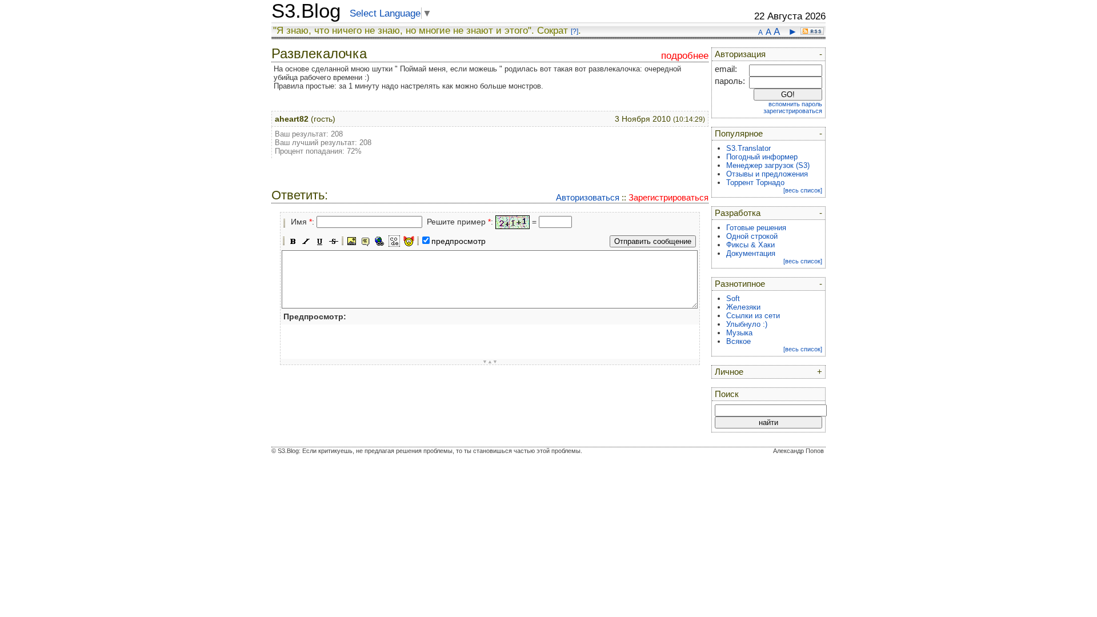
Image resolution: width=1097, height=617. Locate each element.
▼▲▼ (490, 361)
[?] (574, 31)
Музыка (739, 332)
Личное (729, 371)
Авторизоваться (587, 197)
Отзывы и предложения (767, 174)
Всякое (738, 341)
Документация (750, 253)
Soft (733, 298)
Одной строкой (752, 236)
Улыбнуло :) (746, 324)
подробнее (684, 55)
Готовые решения (756, 227)
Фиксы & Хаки (750, 245)
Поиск (727, 394)
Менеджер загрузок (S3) (768, 165)
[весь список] (802, 190)
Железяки (743, 307)
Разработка (737, 213)
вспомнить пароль (795, 104)
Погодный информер (762, 157)
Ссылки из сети (753, 315)
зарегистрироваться (792, 110)
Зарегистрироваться (668, 197)
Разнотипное (740, 284)
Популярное (739, 133)
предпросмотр (458, 241)
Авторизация (740, 54)
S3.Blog (306, 11)
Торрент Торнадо (755, 182)
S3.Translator (748, 148)
